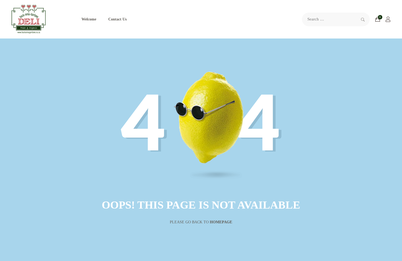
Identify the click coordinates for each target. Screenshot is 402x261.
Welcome (88, 19)
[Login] (388, 19)
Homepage (221, 222)
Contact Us (117, 19)
